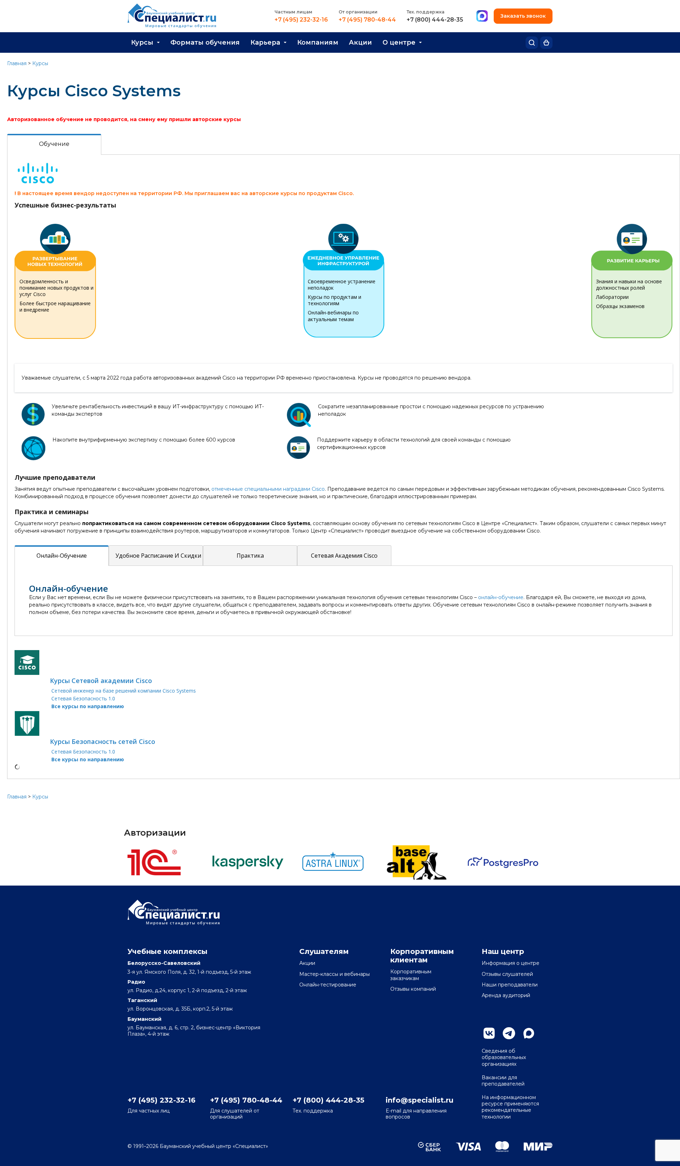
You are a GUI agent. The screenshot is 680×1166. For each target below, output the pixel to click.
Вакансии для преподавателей (503, 1080)
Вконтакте (489, 1033)
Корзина (546, 42)
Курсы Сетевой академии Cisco (101, 680)
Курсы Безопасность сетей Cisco (102, 741)
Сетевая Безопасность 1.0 (83, 698)
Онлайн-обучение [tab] (61, 555)
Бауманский (145, 1019)
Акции (360, 42)
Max (528, 1033)
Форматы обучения (205, 42)
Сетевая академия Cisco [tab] (344, 555)
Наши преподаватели (510, 985)
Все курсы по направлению (87, 706)
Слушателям (324, 951)
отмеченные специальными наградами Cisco (268, 489)
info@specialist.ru (419, 1100)
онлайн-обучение (500, 597)
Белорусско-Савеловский (164, 963)
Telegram (509, 1033)
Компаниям (317, 42)
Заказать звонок (523, 16)
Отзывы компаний (413, 989)
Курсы (142, 42)
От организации (358, 12)
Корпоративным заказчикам (410, 974)
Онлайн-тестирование (327, 985)
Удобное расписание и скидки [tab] (158, 555)
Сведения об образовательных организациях (504, 1057)
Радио (136, 982)
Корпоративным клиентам (422, 955)
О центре (398, 42)
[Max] (482, 16)
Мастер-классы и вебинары (334, 974)
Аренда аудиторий (506, 995)
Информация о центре (510, 963)
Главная (17, 63)
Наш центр (503, 951)
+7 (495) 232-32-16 (301, 20)
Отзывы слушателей (507, 974)
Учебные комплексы (168, 951)
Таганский (142, 1000)
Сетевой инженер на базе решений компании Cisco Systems (123, 690)
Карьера (265, 42)
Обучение (54, 144)
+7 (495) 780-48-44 (367, 20)
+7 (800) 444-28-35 (435, 20)
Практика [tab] (250, 555)
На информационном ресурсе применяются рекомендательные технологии (510, 1107)
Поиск (532, 42)
